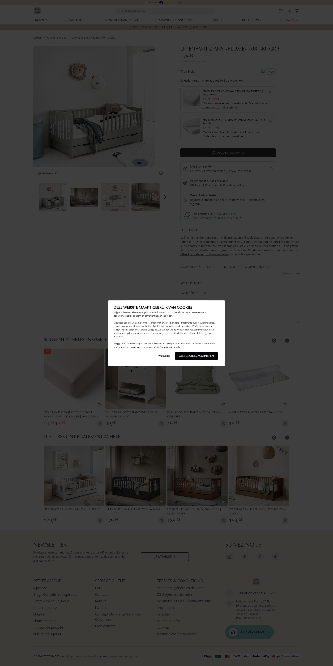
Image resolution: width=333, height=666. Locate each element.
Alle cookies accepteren (196, 355)
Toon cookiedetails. (170, 347)
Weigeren (165, 355)
